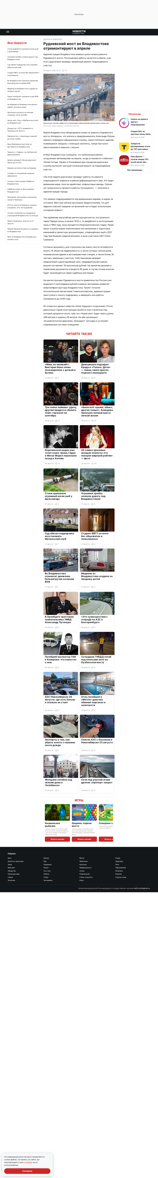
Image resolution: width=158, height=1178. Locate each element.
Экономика (48, 880)
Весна (81, 858)
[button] (135, 123)
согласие (28, 1162)
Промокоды (134, 114)
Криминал (48, 864)
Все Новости (17, 43)
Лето (117, 864)
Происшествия (13, 874)
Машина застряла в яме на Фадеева (21, 168)
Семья (10, 877)
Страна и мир (120, 877)
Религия (118, 874)
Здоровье (119, 861)
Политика (119, 871)
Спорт (46, 877)
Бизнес (46, 858)
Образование (120, 868)
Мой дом (11, 868)
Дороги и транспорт (52, 39)
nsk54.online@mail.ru (142, 888)
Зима (10, 864)
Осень (81, 871)
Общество (12, 871)
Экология (11, 880)
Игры (79, 800)
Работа (46, 874)
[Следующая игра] (111, 812)
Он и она (47, 871)
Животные (83, 861)
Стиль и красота (85, 877)
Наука (46, 868)
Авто (9, 858)
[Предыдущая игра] (46, 812)
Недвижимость (85, 868)
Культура (83, 864)
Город (117, 858)
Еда (45, 861)
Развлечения (84, 874)
